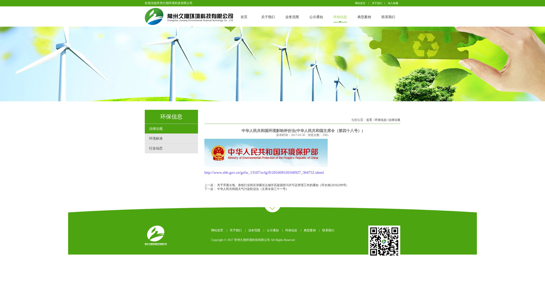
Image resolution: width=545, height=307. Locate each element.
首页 (244, 17)
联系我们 (388, 17)
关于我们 (377, 3)
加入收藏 (393, 3)
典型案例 (364, 17)
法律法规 (156, 128)
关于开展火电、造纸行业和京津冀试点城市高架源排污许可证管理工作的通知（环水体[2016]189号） (283, 185)
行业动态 (156, 148)
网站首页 (360, 3)
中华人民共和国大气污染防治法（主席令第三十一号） (253, 189)
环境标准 (156, 138)
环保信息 (340, 17)
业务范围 (292, 17)
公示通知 (316, 17)
